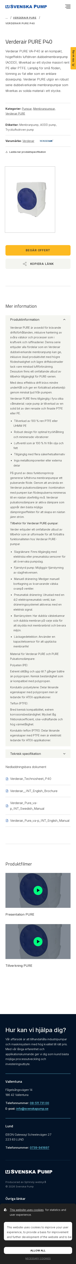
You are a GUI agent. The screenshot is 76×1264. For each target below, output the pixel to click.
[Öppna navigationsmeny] (68, 7)
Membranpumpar (44, 108)
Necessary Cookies (38, 1258)
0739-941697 (39, 1147)
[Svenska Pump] (28, 1172)
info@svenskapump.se (32, 1108)
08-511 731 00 (39, 1103)
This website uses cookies (27, 1209)
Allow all (38, 1250)
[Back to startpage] (26, 6)
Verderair (28, 141)
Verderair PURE (24, 17)
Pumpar (27, 108)
